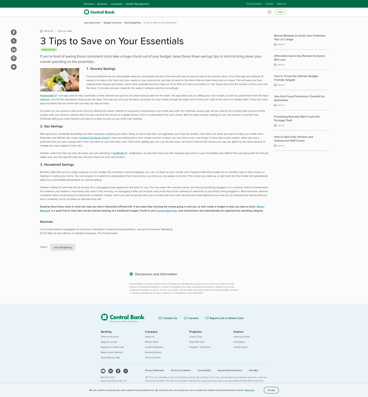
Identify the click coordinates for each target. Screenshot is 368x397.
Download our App (110, 357)
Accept (271, 390)
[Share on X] (14, 41)
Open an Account (110, 336)
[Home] (124, 318)
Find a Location (254, 3)
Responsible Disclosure (230, 370)
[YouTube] (103, 371)
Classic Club (195, 336)
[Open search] (269, 12)
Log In (280, 12)
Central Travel (241, 347)
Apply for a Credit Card (112, 347)
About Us (281, 3)
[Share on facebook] (14, 32)
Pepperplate (47, 95)
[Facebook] (118, 371)
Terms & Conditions (181, 370)
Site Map (253, 370)
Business (102, 4)
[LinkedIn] (110, 371)
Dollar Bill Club (196, 342)
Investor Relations (154, 347)
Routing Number (153, 352)
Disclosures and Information (156, 274)
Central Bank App (167, 210)
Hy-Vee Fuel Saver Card (93, 138)
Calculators (239, 342)
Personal (89, 4)
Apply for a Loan (109, 342)
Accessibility (204, 370)
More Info (249, 390)
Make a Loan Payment (112, 352)
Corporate (116, 4)
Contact (269, 3)
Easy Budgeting (63, 247)
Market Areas (151, 342)
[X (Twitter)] (125, 371)
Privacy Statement (154, 370)
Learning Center (242, 336)
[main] (184, 173)
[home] (99, 12)
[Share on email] (14, 67)
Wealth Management (137, 4)
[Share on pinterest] (14, 58)
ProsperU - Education (200, 347)
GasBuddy (118, 153)
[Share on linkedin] (14, 49)
